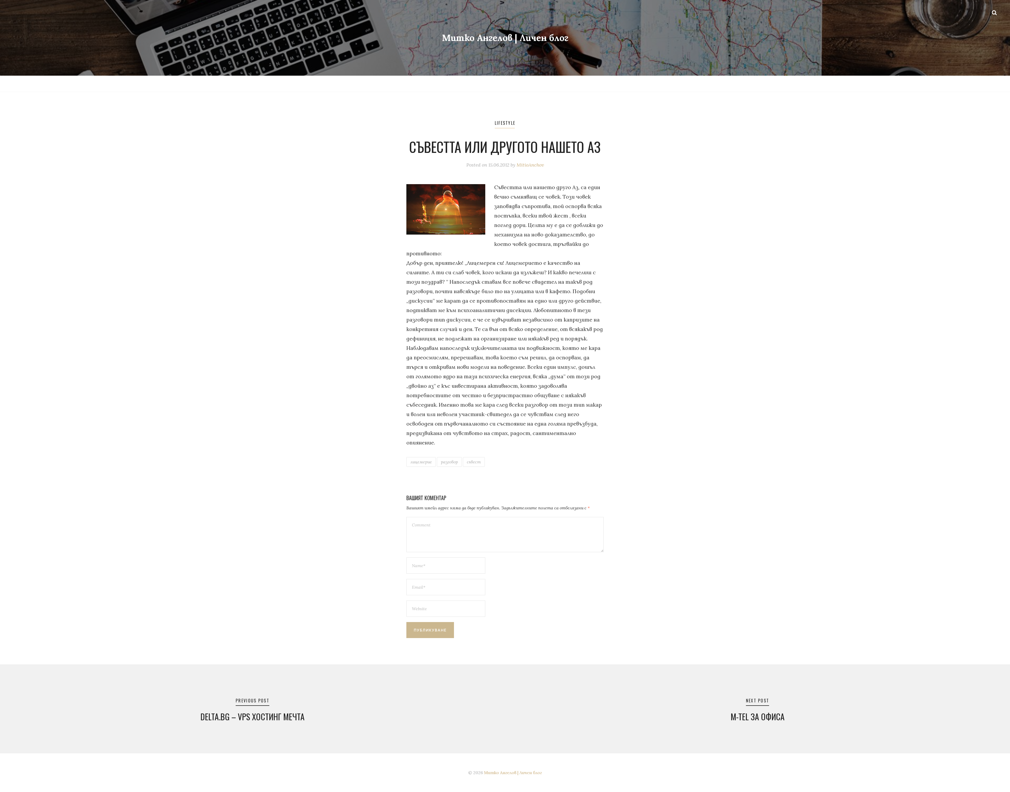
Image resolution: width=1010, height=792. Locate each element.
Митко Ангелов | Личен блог (505, 37)
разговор (449, 461)
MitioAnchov (530, 165)
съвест (474, 461)
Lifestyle (505, 123)
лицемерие (421, 461)
